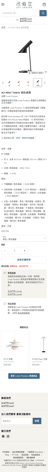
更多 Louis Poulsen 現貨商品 (24, 376)
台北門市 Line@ (26, 21)
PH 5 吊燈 (8, 359)
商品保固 (24, 455)
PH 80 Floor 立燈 (39, 359)
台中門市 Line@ (26, 19)
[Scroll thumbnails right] (44, 83)
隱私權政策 (30, 457)
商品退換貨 (35, 455)
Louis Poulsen (12, 96)
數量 (3, 245)
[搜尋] (43, 13)
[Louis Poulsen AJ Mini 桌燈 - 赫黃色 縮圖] (28, 82)
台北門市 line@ (7, 403)
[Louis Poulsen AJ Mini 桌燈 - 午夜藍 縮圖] (9, 82)
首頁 (3, 27)
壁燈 (24, 138)
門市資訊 (5, 452)
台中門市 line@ (7, 406)
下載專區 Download (35, 452)
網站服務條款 (18, 457)
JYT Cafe (15, 455)
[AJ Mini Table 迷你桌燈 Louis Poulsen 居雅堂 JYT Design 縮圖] (37, 82)
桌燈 (18, 138)
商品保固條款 (23, 313)
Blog (7, 455)
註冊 (37, 420)
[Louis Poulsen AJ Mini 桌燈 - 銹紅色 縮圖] (18, 82)
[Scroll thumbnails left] (3, 83)
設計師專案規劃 (18, 452)
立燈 (12, 138)
